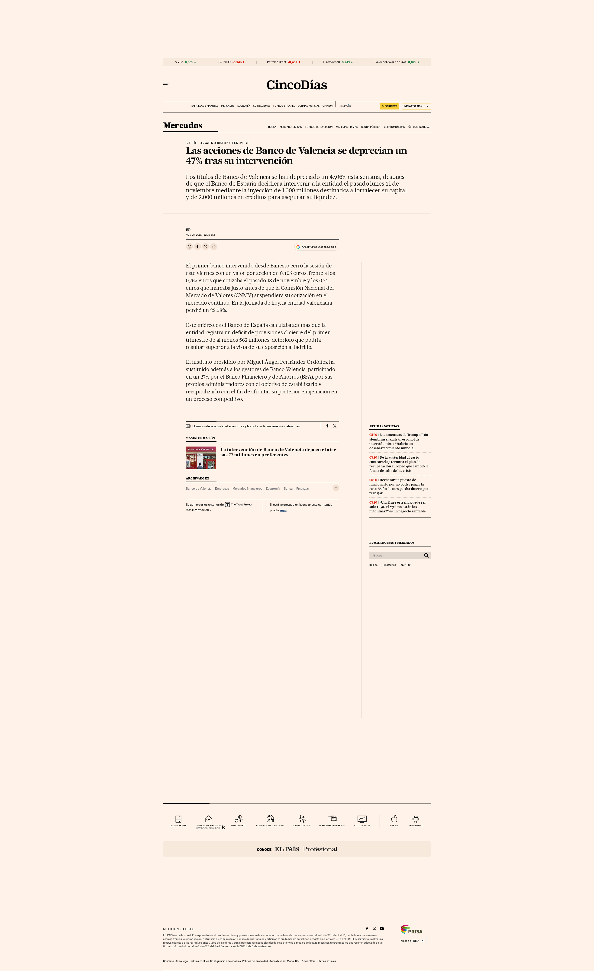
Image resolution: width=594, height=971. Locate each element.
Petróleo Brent (276, 62)
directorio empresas (332, 825)
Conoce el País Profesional (297, 849)
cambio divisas (301, 825)
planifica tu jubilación (270, 825)
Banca (288, 488)
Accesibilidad (277, 961)
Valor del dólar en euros (390, 62)
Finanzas (302, 488)
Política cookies (199, 961)
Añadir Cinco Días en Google (319, 246)
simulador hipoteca (208, 825)
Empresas (222, 488)
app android (416, 825)
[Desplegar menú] (166, 84)
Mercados (227, 105)
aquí (283, 510)
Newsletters (308, 961)
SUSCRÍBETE (389, 106)
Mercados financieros (247, 488)
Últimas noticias (309, 105)
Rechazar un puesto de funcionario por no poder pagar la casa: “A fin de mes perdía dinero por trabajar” (398, 486)
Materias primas (347, 127)
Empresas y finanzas (204, 105)
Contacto (168, 961)
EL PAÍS (343, 104)
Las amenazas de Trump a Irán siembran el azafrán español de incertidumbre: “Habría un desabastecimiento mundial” (398, 441)
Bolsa (272, 127)
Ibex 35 (178, 62)
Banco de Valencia (198, 488)
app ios (394, 825)
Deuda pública (370, 127)
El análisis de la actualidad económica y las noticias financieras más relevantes (246, 426)
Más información (197, 510)
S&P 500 (225, 62)
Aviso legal (181, 961)
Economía (243, 105)
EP (188, 230)
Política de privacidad (255, 961)
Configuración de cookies (225, 961)
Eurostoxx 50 (331, 62)
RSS (297, 961)
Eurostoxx (390, 565)
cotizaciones (362, 825)
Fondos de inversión (319, 127)
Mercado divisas (291, 127)
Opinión (328, 105)
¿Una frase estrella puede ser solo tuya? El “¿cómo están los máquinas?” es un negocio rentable (397, 506)
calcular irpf (178, 825)
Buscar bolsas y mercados (391, 542)
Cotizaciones (261, 105)
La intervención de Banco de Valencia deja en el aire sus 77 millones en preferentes (278, 452)
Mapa (290, 961)
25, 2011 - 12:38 (200, 234)
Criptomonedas (394, 127)
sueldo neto (238, 825)
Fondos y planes (284, 105)
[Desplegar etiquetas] (336, 488)
